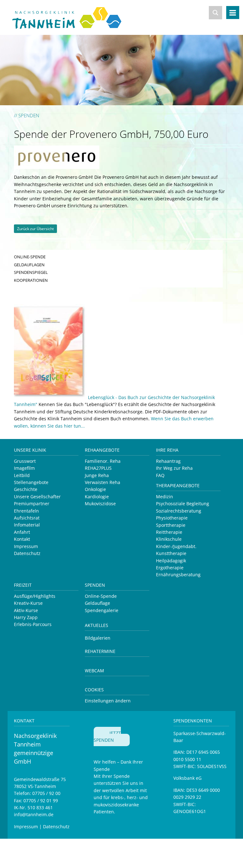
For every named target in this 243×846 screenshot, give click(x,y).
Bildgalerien (97, 638)
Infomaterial (27, 525)
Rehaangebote (102, 450)
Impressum (26, 546)
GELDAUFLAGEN (29, 265)
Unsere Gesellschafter (37, 497)
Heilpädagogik (171, 561)
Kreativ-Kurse (28, 603)
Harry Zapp (26, 617)
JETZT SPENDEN (107, 736)
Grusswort (25, 461)
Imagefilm (24, 468)
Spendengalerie (101, 610)
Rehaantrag (168, 461)
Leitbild (22, 475)
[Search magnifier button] (215, 12)
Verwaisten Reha (102, 482)
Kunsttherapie (171, 553)
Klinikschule (169, 539)
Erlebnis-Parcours (33, 624)
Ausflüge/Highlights (34, 596)
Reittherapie (169, 532)
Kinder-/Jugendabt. (176, 546)
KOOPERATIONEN (31, 280)
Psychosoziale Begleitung (182, 503)
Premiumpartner (31, 503)
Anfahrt (22, 532)
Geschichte (25, 489)
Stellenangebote (31, 482)
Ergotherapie (170, 568)
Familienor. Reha (103, 461)
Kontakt (22, 539)
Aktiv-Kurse (26, 610)
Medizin (164, 497)
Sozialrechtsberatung (178, 511)
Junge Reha (97, 475)
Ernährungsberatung (178, 575)
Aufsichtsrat (27, 518)
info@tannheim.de (33, 814)
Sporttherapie (170, 525)
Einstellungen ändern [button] (108, 701)
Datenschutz (27, 553)
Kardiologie (97, 497)
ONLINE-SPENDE (30, 257)
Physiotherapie (172, 518)
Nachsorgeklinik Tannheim (74, 16)
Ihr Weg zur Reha (174, 468)
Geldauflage (97, 603)
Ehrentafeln (26, 511)
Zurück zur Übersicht (35, 228)
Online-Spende (101, 596)
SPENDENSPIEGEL (31, 272)
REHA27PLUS (98, 468)
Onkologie (95, 489)
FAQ (160, 475)
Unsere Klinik (30, 450)
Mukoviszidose (100, 503)
